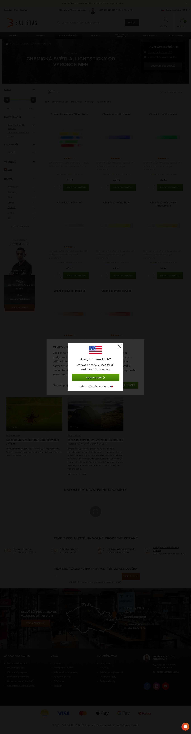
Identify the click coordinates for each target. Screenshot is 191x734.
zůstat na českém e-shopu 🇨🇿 (95, 386)
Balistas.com (102, 369)
